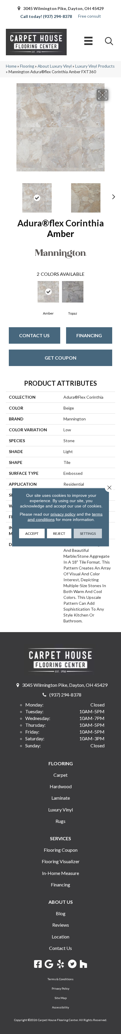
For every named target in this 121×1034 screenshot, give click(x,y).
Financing (89, 335)
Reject (59, 533)
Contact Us (34, 335)
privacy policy (63, 514)
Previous (9, 195)
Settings (88, 533)
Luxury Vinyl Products (95, 66)
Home (11, 66)
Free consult (89, 16)
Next (112, 195)
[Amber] (48, 292)
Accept (31, 533)
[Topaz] (72, 292)
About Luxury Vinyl (55, 66)
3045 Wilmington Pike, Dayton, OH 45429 (63, 8)
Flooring (27, 66)
